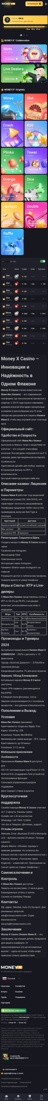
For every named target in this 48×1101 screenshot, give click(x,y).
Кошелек (19, 992)
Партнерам (5, 1003)
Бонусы (4, 992)
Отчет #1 (12, 1023)
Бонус (30, 1099)
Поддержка (20, 997)
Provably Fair (20, 986)
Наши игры (5, 986)
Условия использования (11, 1079)
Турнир (4, 997)
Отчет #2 (22, 1023)
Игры (6, 1099)
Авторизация (32, 4)
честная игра (24, 1017)
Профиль (18, 1099)
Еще (41, 1099)
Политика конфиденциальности (14, 1086)
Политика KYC (25, 1082)
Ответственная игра (9, 1082)
